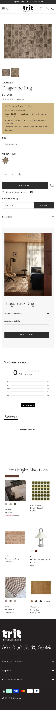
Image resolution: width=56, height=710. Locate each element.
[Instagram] (26, 647)
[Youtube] (19, 647)
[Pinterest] (33, 647)
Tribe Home (7, 82)
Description (7, 217)
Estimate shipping (10, 199)
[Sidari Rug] (15, 584)
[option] (28, 2)
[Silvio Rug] (40, 584)
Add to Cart (25, 185)
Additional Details (12, 321)
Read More (9, 130)
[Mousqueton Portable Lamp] (40, 534)
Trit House (16, 698)
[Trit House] (28, 8)
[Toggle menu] (3, 8)
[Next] (50, 41)
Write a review (28, 405)
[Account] (46, 8)
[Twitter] (5, 647)
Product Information (13, 313)
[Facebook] (12, 647)
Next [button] (48, 265)
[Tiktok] (41, 647)
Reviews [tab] (11, 416)
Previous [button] (7, 265)
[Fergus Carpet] (40, 487)
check (43, 205)
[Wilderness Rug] (15, 534)
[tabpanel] (28, 442)
